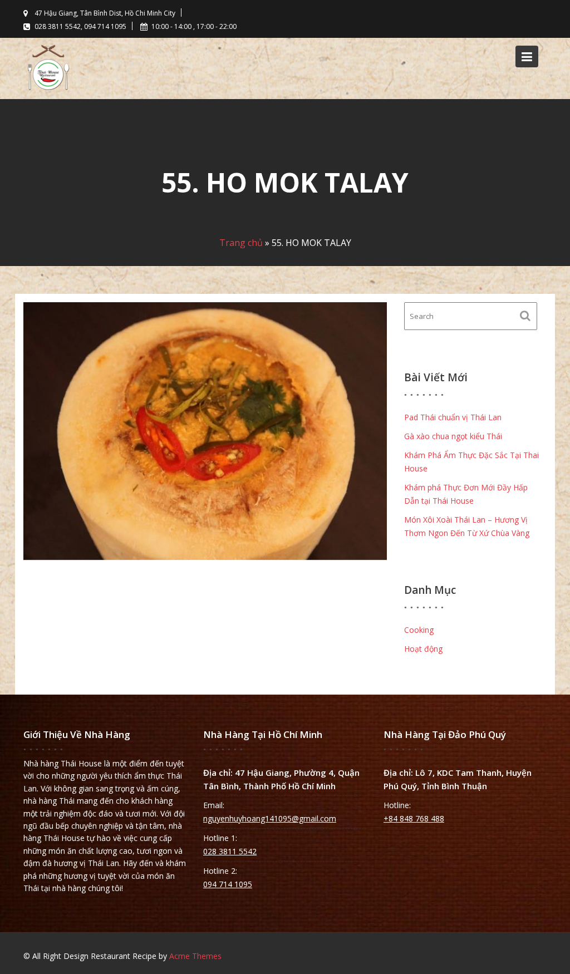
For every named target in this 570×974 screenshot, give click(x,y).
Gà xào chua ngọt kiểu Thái (453, 436)
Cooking (419, 629)
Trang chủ (241, 243)
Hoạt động (423, 648)
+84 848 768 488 (414, 818)
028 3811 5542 (230, 851)
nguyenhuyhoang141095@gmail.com (269, 818)
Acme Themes (195, 956)
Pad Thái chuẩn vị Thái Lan (453, 417)
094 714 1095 (227, 884)
